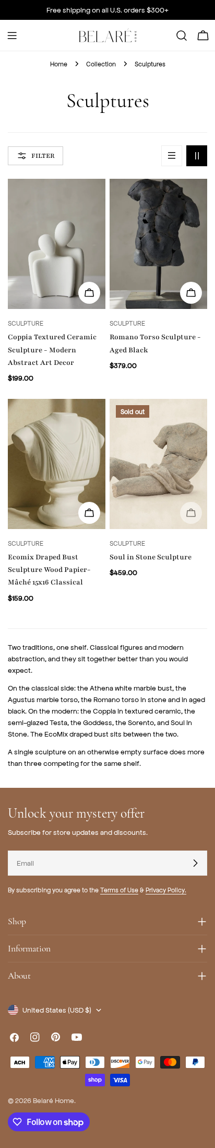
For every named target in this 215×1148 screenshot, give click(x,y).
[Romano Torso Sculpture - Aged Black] (158, 244)
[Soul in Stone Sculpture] (158, 464)
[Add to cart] (191, 293)
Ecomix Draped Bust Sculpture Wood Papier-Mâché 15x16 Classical (49, 569)
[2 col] (196, 155)
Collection (101, 64)
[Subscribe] (195, 863)
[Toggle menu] (12, 35)
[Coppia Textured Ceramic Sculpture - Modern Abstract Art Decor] (56, 244)
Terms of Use (119, 890)
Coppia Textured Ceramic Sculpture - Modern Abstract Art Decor (52, 349)
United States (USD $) (56, 1009)
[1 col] (171, 155)
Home (58, 64)
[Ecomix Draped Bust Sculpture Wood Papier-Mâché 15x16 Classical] (56, 464)
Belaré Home (53, 1100)
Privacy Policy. (166, 890)
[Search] (181, 35)
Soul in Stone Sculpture (151, 557)
